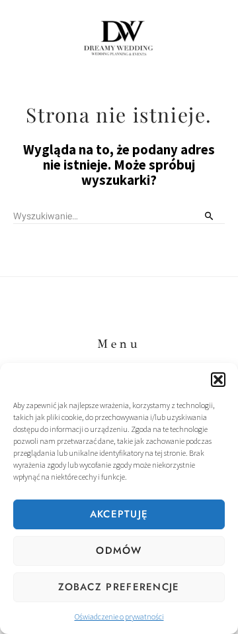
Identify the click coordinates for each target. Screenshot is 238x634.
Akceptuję (119, 514)
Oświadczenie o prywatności (119, 616)
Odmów (119, 550)
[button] (218, 379)
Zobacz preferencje (118, 587)
